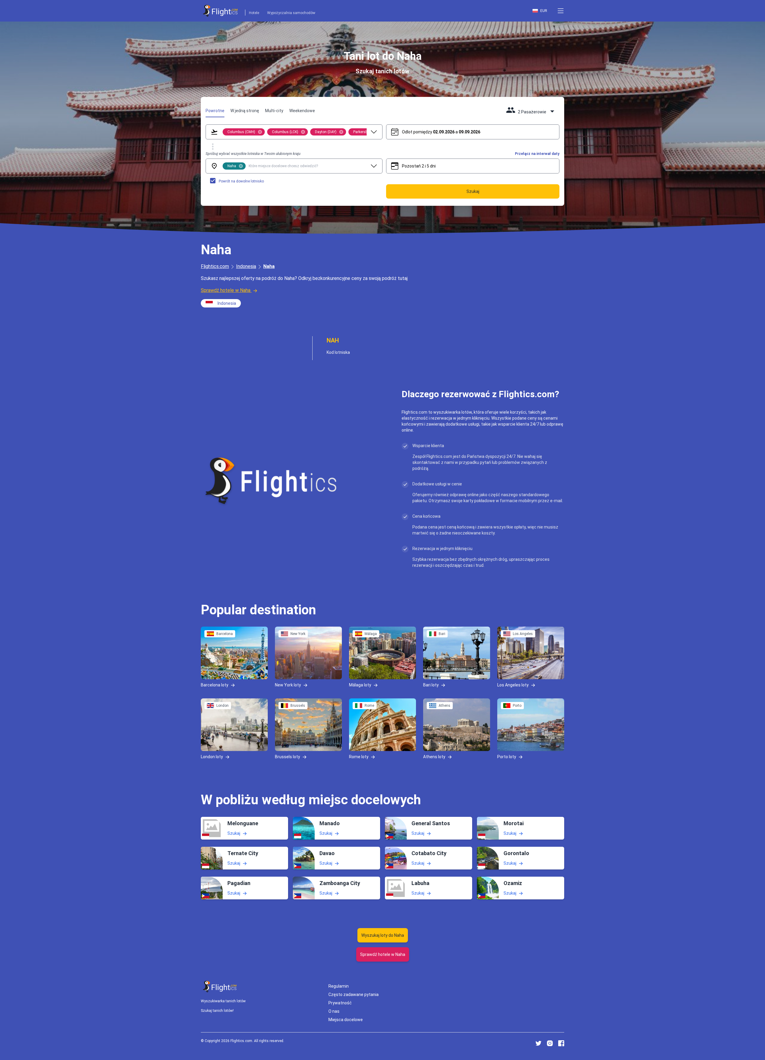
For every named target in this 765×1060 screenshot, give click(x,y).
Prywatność (340, 1002)
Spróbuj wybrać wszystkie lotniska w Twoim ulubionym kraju (253, 154)
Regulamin (338, 986)
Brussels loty (287, 756)
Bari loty (431, 685)
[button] (561, 11)
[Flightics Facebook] (561, 1043)
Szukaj (233, 833)
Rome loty (358, 756)
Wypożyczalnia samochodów (291, 13)
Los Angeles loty (513, 685)
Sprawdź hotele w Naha (225, 290)
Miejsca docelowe (345, 1019)
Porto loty (506, 756)
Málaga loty (360, 685)
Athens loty (434, 756)
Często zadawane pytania (353, 994)
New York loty (288, 685)
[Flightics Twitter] (538, 1043)
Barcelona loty (214, 685)
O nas (333, 1011)
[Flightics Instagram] (549, 1043)
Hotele (254, 13)
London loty (212, 756)
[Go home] (220, 986)
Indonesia (246, 266)
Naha (269, 266)
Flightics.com (215, 266)
